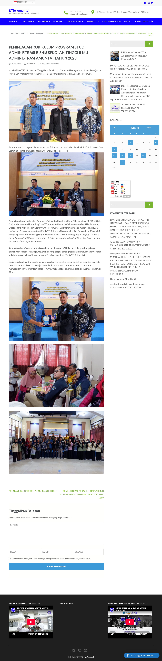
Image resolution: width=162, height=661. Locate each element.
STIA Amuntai (19, 11)
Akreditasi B (131, 279)
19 (130, 156)
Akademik (27, 21)
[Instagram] (149, 3)
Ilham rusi (114, 279)
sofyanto (114, 219)
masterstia (31, 64)
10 (114, 149)
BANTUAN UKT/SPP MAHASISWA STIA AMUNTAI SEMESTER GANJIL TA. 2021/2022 (130, 245)
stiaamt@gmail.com (78, 14)
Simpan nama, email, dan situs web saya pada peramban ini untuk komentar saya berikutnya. (51, 558)
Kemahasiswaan (110, 21)
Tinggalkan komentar (50, 64)
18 (122, 156)
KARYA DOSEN (141, 21)
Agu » (149, 127)
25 (122, 162)
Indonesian (22, 2)
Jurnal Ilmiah (74, 21)
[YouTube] (152, 3)
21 (143, 156)
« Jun (114, 127)
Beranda (13, 21)
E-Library (57, 21)
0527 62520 (75, 11)
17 (114, 156)
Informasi (43, 21)
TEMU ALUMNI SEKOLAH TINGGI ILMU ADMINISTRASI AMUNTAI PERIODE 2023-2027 (82, 494)
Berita (127, 21)
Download (91, 21)
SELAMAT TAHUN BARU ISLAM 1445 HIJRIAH (32, 491)
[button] (141, 655)
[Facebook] (145, 3)
